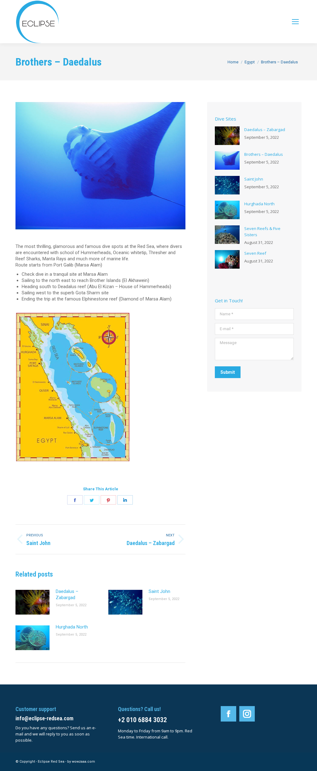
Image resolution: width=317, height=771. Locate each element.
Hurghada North (72, 627)
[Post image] (32, 602)
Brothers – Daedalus (263, 154)
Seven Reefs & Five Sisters (262, 231)
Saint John (159, 591)
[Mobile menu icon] (295, 21)
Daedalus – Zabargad (67, 594)
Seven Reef (255, 253)
